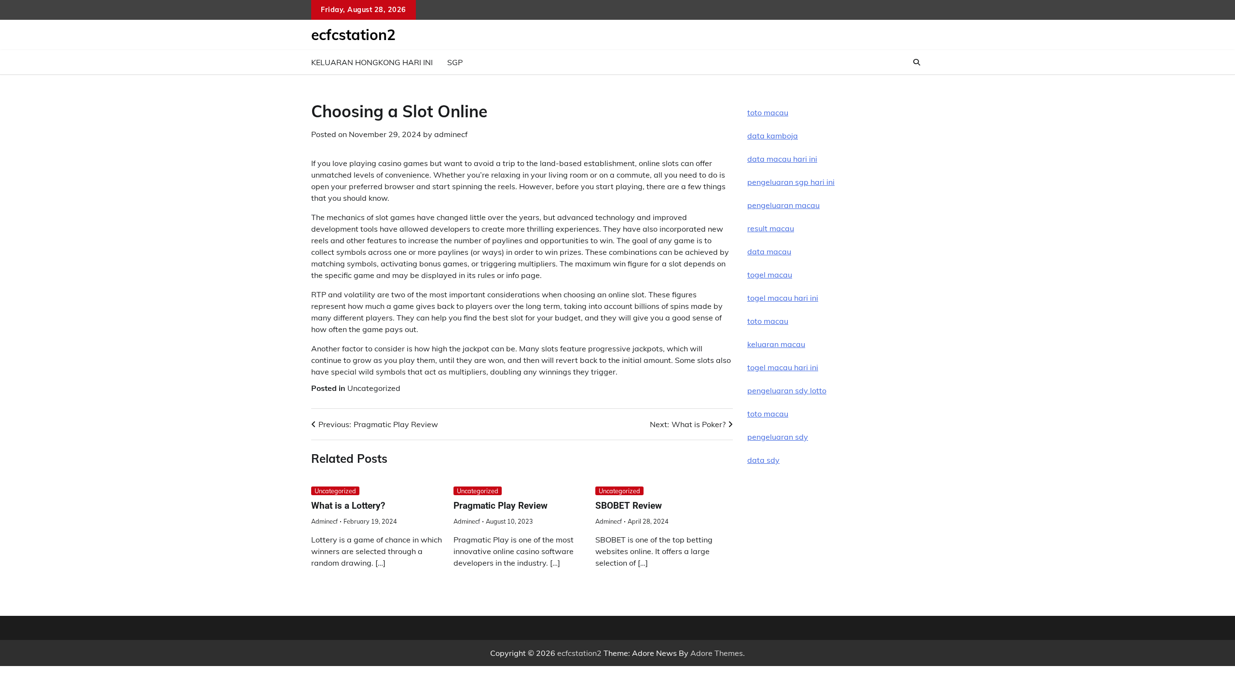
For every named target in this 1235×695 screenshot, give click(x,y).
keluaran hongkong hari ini (372, 62)
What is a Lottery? (348, 505)
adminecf (450, 134)
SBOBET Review (628, 505)
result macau (770, 228)
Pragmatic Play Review (500, 505)
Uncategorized (373, 388)
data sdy (763, 460)
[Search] (916, 62)
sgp (455, 62)
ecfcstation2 (353, 35)
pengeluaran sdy (777, 437)
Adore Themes (716, 653)
